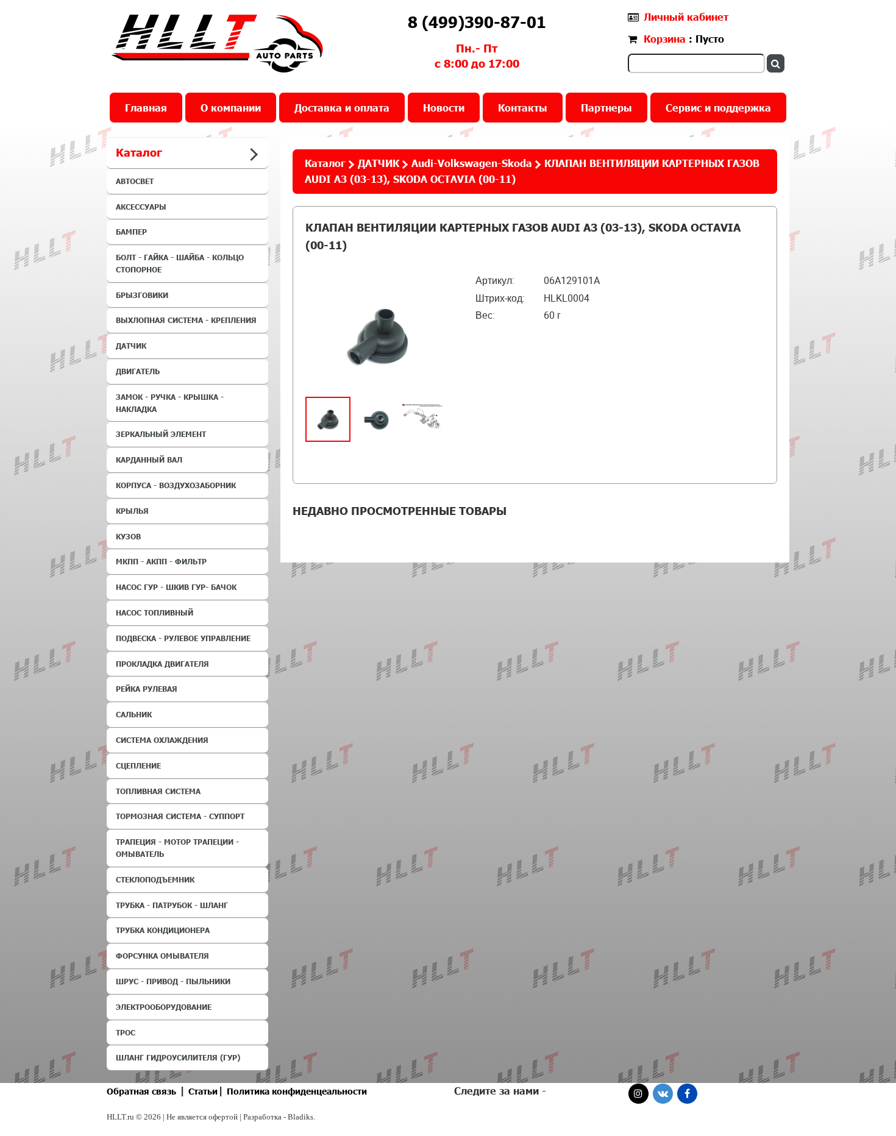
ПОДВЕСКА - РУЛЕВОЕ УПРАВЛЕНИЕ (183, 638)
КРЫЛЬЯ (132, 510)
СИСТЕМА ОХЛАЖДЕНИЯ (162, 740)
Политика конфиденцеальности (297, 1091)
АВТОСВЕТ (135, 181)
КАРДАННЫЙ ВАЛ (149, 459)
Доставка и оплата (341, 107)
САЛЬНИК (134, 714)
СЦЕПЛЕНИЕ (138, 765)
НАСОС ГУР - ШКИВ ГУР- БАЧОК (176, 587)
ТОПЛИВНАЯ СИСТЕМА (158, 791)
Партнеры (606, 107)
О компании (231, 107)
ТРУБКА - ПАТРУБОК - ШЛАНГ (172, 905)
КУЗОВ (128, 536)
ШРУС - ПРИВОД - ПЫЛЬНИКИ (173, 981)
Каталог (325, 163)
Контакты (522, 107)
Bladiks (300, 1116)
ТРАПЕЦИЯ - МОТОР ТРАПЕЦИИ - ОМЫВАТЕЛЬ (177, 847)
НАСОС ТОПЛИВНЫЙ (154, 612)
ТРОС (125, 1032)
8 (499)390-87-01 (477, 22)
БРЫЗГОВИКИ (142, 295)
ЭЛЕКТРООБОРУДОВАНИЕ (164, 1007)
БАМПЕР (131, 231)
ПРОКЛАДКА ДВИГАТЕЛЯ (162, 663)
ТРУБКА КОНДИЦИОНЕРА (163, 930)
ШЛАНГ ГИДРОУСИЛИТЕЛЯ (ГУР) (178, 1057)
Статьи (203, 1091)
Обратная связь (141, 1091)
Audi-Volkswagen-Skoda (471, 163)
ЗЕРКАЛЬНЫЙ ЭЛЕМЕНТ (161, 434)
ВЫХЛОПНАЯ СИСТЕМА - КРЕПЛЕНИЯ (186, 320)
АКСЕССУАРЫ (141, 206)
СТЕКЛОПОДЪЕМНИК (155, 879)
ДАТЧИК (131, 345)
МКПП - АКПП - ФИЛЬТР (161, 561)
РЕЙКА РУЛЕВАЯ (146, 688)
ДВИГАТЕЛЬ (138, 371)
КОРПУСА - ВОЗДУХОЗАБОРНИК (176, 485)
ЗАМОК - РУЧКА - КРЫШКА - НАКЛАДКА (170, 402)
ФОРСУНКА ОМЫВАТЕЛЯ (162, 955)
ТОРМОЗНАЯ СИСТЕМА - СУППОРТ (180, 816)
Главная (146, 107)
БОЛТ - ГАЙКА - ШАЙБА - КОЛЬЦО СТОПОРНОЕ (180, 263)
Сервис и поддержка (718, 107)
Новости (443, 107)
